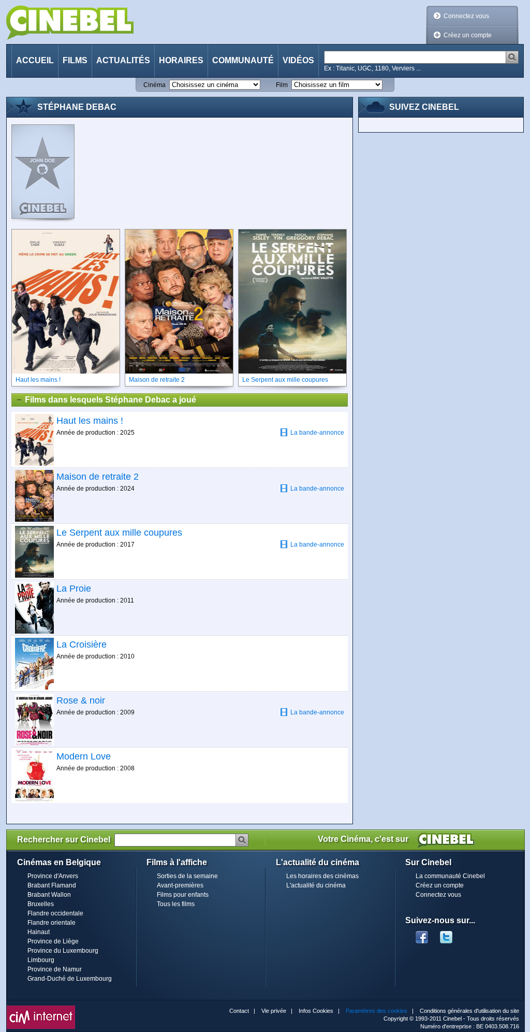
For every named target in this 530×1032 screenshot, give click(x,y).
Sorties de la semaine (187, 876)
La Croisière (81, 644)
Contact (239, 1011)
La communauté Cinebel (450, 876)
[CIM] (41, 1008)
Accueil (35, 60)
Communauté (243, 60)
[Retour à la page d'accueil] (70, 22)
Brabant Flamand (51, 885)
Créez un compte (468, 35)
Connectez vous (466, 16)
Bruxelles (40, 904)
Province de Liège (53, 941)
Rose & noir (80, 700)
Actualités (123, 60)
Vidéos (298, 60)
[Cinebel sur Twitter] (451, 934)
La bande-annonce (317, 432)
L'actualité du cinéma (316, 885)
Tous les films (176, 904)
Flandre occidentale (55, 913)
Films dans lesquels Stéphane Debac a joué (110, 399)
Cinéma (154, 85)
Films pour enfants (183, 894)
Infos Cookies (316, 1011)
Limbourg (40, 960)
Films (75, 60)
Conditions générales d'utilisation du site (469, 1011)
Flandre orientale (51, 922)
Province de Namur (54, 969)
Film (282, 85)
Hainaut (38, 932)
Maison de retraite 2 (97, 476)
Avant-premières (180, 885)
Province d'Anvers (52, 876)
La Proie (73, 588)
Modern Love (83, 756)
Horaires (181, 60)
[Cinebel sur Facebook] (421, 934)
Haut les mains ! (89, 420)
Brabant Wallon (49, 894)
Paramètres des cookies (376, 1011)
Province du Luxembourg (62, 950)
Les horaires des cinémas (322, 876)
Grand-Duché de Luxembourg (69, 978)
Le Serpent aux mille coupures (119, 532)
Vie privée (273, 1011)
